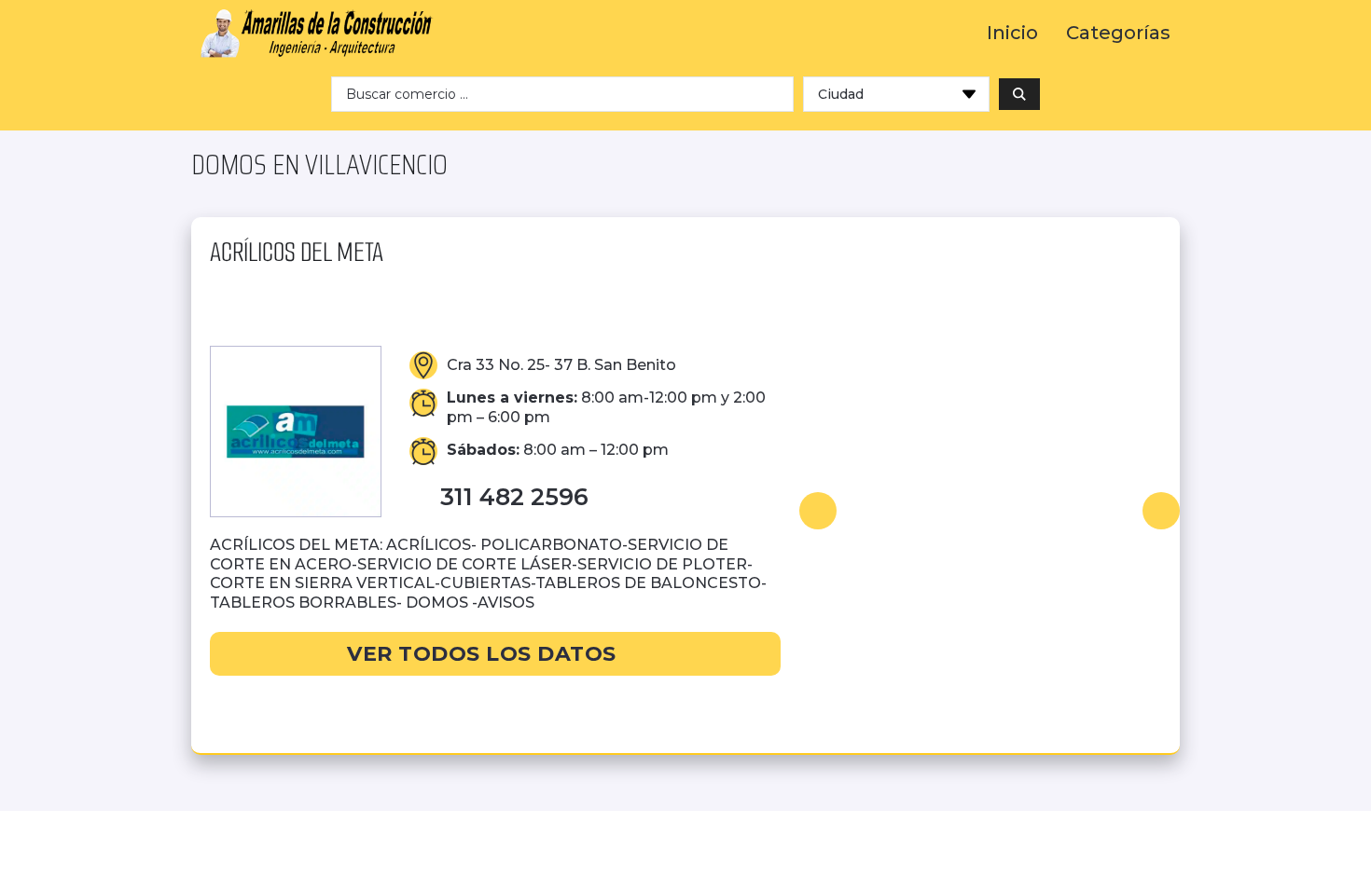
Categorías (1118, 33)
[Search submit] (1019, 94)
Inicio (1012, 33)
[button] (818, 510)
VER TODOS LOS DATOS (481, 653)
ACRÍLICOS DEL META (296, 252)
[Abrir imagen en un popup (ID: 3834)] (989, 510)
